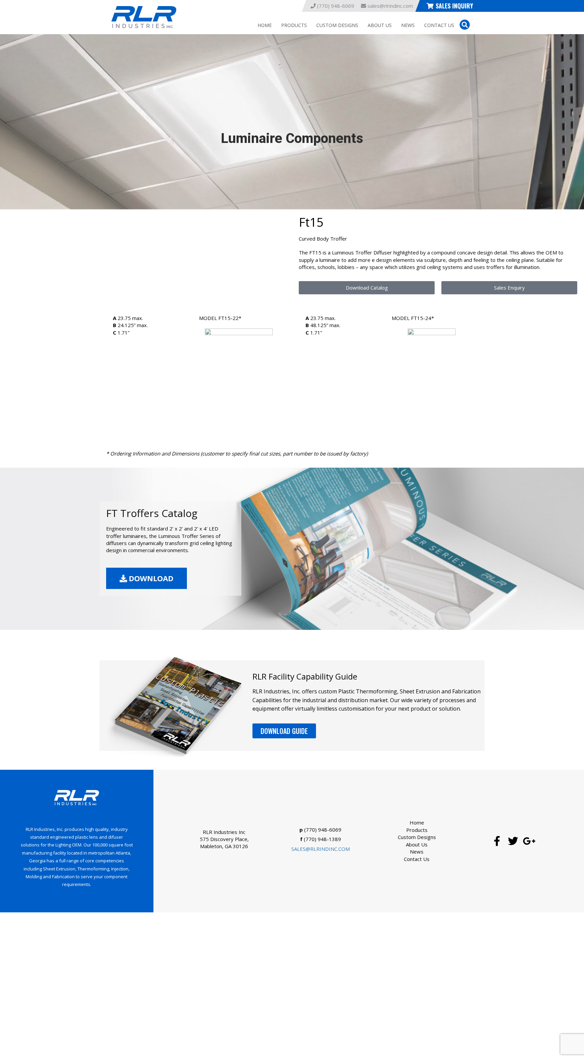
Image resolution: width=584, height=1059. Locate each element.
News (408, 25)
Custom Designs (337, 25)
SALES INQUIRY (454, 5)
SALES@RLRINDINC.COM (320, 848)
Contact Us (439, 25)
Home (265, 25)
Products (294, 25)
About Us (380, 25)
